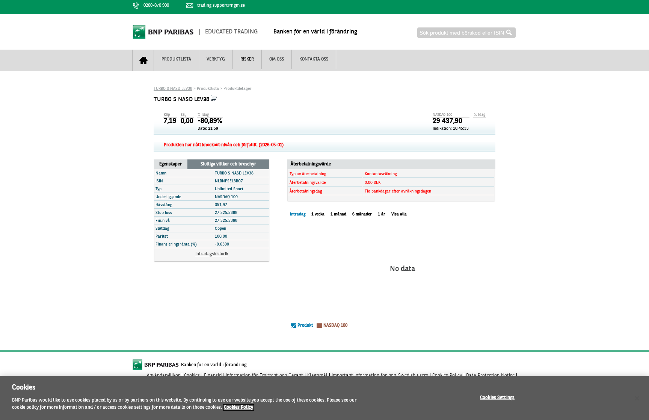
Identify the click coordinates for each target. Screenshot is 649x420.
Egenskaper (170, 164)
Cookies (192, 375)
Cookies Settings (497, 397)
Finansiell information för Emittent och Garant (253, 375)
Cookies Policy (447, 375)
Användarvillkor (163, 375)
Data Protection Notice (490, 375)
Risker (247, 59)
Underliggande (168, 197)
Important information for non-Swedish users (380, 375)
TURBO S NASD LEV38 (173, 89)
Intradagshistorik (211, 254)
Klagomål (317, 375)
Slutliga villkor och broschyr (228, 164)
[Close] (637, 398)
